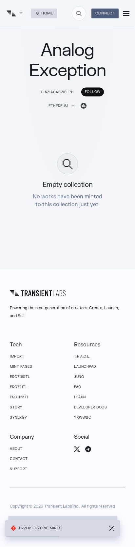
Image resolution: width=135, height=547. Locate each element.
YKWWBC (82, 417)
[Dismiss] (112, 528)
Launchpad (85, 366)
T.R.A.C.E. (82, 356)
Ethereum (58, 106)
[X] (77, 449)
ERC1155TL (19, 397)
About (16, 449)
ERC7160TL (20, 377)
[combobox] (79, 13)
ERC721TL (19, 387)
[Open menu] (126, 13)
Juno (79, 377)
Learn (80, 397)
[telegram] (88, 449)
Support (19, 469)
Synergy (18, 417)
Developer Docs (90, 407)
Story (16, 407)
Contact (19, 459)
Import (17, 356)
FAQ (77, 387)
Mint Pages (21, 366)
